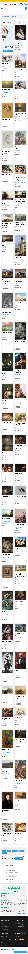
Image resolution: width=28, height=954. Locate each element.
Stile (4, 11)
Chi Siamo (3, 924)
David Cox (5, 227)
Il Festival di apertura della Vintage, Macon (20, 200)
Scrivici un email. (19, 858)
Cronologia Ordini (18, 923)
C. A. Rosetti (5, 400)
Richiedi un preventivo (8, 50)
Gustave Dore (6, 314)
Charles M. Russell (7, 66)
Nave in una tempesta (7, 332)
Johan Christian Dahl (20, 94)
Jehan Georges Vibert (20, 476)
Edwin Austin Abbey (7, 752)
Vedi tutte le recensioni (22, 913)
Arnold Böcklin (19, 374)
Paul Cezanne (19, 604)
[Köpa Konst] (22, 939)
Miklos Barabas (19, 116)
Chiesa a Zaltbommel (20, 69)
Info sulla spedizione (5, 927)
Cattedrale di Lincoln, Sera (7, 244)
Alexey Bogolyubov (7, 521)
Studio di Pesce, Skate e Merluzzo (7, 423)
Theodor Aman (6, 177)
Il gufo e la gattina (19, 717)
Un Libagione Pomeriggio (18, 474)
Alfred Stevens (19, 45)
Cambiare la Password (19, 926)
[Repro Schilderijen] (20, 939)
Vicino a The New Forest (6, 202)
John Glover (18, 579)
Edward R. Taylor (6, 247)
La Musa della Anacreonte (18, 371)
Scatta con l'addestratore (18, 280)
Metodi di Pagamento (5, 926)
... (23, 851)
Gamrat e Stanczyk (19, 780)
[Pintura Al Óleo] (23, 939)
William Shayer (6, 205)
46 (10, 851)
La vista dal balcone (19, 524)
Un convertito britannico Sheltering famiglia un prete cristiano (20, 178)
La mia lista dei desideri (19, 924)
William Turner (19, 203)
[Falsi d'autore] (15, 939)
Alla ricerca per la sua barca (20, 258)
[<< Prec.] (4, 851)
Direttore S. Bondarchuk (18, 671)
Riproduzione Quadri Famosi (6, 939)
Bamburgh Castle (6, 89)
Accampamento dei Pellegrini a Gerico (19, 697)
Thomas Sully (19, 499)
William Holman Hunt (20, 182)
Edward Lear (18, 226)
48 (15, 851)
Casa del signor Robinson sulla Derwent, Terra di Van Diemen (20, 575)
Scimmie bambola (6, 554)
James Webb (5, 92)
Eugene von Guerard (20, 743)
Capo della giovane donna (6, 120)
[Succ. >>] (4, 853)
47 (12, 851)
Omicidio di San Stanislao (6, 474)
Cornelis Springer (19, 72)
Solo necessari (7, 952)
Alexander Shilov (19, 674)
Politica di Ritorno (4, 929)
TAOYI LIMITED (18, 936)
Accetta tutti (21, 952)
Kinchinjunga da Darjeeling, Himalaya (20, 223)
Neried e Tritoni (19, 601)
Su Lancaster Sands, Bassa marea (7, 224)
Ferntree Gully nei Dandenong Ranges (19, 740)
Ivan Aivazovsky (19, 305)
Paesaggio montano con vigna (6, 770)
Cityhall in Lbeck (19, 400)
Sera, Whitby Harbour (20, 800)
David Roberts (19, 426)
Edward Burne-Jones (7, 721)
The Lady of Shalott (6, 496)
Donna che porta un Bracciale (19, 42)
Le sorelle (17, 548)
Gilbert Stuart (5, 580)
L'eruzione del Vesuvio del (20, 114)
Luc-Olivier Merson (7, 123)
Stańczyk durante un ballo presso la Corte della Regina (20, 447)
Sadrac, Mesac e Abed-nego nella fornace (7, 311)
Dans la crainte (5, 749)
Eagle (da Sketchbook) (20, 496)
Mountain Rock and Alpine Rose (7, 834)
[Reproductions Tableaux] (19, 939)
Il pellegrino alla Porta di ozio (7, 719)
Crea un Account (18, 927)
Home (2, 11)
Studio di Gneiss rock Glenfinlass (20, 342)
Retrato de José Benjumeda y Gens (6, 811)
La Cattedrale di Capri (19, 147)
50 (21, 851)
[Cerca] (25, 8)
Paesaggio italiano (19, 302)
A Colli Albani (5, 696)
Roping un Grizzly (6, 63)
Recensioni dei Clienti (5, 937)
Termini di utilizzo (10, 949)
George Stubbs (19, 283)
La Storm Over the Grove (19, 634)
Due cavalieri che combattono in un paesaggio (6, 281)
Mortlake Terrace (19, 833)
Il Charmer (4, 611)
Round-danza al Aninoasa (6, 175)
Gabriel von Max (6, 557)
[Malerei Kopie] (17, 939)
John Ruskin (18, 345)
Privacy (2, 940)
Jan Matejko (18, 450)
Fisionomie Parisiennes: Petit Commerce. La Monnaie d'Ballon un (7, 152)
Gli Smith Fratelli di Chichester (6, 373)
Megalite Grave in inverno (19, 91)
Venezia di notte (6, 518)
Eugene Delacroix (6, 285)
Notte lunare (5, 452)
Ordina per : (4, 22)
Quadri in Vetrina (4, 936)
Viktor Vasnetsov (6, 678)
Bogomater (4, 674)
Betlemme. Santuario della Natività (20, 424)
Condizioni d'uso (4, 942)
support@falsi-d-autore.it (20, 937)
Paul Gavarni (5, 156)
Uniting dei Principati (7, 641)
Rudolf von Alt (19, 150)
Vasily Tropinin (19, 637)
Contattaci (3, 923)
